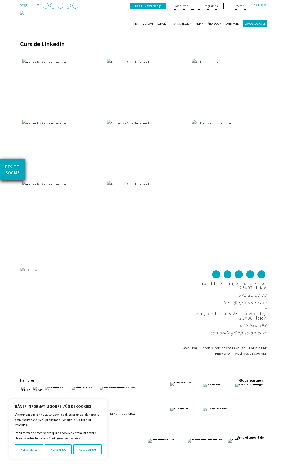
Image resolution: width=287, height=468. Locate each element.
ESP (264, 5)
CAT (256, 5)
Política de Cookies (251, 353)
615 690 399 (253, 325)
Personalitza (29, 449)
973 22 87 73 (253, 295)
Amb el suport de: (251, 437)
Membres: (27, 380)
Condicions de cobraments (224, 348)
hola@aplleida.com (245, 302)
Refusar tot (58, 449)
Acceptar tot (87, 449)
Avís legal (191, 348)
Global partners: (252, 380)
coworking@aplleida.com (238, 333)
